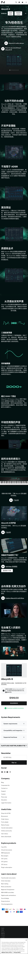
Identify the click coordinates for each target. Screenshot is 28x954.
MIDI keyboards (5, 852)
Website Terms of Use (6, 952)
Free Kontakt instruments (8, 877)
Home (2, 6)
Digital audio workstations (8, 895)
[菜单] (26, 2)
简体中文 (3, 933)
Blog (2, 782)
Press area (4, 797)
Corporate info (5, 785)
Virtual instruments (6, 850)
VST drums (4, 864)
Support (3, 791)
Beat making (4, 883)
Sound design (5, 898)
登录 (6, 692)
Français (3, 935)
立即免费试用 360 (18, 13)
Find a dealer (4, 822)
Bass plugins (4, 855)
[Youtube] (7, 772)
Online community (6, 830)
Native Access (5, 825)
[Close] (26, 940)
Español (2, 937)
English (2, 928)
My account (4, 816)
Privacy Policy (17, 952)
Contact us (4, 788)
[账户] (19, 2)
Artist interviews (5, 880)
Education (4, 799)
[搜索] (16, 2)
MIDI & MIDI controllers (7, 892)
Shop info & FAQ (5, 813)
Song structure (5, 901)
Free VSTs (4, 847)
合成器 (7, 6)
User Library (4, 833)
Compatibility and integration (13, 730)
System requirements (10, 723)
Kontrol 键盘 (20, 466)
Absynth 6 (5, 9)
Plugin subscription (6, 867)
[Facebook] (2, 772)
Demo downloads (6, 836)
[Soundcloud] (10, 772)
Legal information (6, 802)
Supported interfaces (10, 737)
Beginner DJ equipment (7, 889)
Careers (3, 794)
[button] (14, 43)
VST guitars (4, 861)
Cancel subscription (7, 827)
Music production (6, 886)
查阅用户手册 (7, 570)
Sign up (14, 762)
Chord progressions (6, 904)
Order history (5, 819)
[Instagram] (5, 772)
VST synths (4, 858)
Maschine (4, 468)
